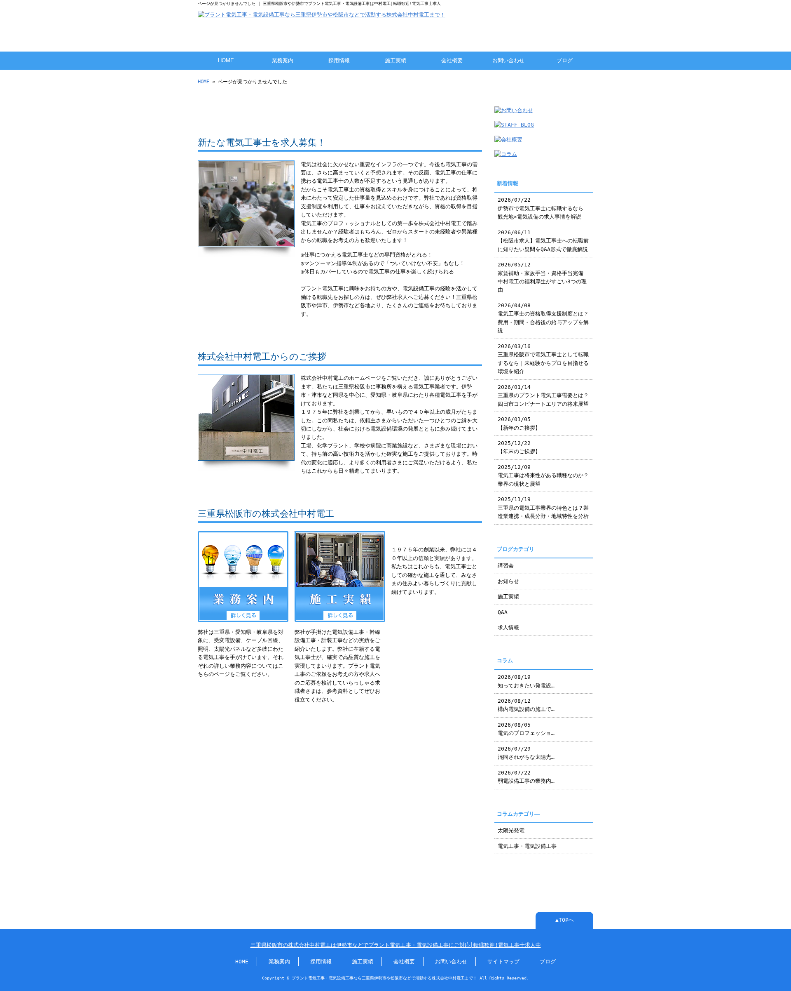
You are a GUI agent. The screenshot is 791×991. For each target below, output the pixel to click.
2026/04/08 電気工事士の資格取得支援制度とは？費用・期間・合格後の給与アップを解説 (543, 318)
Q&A (503, 612)
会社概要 (452, 60)
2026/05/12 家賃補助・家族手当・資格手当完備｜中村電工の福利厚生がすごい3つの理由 (543, 277)
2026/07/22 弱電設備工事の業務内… (526, 777)
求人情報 (508, 627)
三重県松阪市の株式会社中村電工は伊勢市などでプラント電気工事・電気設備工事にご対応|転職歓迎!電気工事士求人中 (395, 945)
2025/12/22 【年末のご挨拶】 (519, 447)
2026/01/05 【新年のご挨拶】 (519, 423)
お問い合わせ (508, 60)
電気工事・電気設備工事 (527, 846)
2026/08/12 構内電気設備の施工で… (526, 705)
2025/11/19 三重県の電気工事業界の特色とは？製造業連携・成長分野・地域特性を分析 (543, 507)
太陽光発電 (511, 830)
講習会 (506, 566)
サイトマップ (503, 961)
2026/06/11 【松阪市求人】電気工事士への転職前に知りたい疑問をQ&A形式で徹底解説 (543, 240)
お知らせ (508, 581)
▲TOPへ (564, 920)
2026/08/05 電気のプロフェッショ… (526, 729)
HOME (226, 60)
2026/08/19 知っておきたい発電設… (526, 681)
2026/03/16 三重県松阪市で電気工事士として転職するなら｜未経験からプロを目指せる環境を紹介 (543, 358)
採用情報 (339, 60)
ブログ (565, 60)
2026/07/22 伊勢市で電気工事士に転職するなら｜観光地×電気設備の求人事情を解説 (543, 208)
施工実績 (395, 60)
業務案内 (282, 60)
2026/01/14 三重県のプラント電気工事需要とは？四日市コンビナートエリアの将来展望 (543, 395)
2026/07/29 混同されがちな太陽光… (526, 753)
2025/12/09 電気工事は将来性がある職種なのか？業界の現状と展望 (543, 475)
